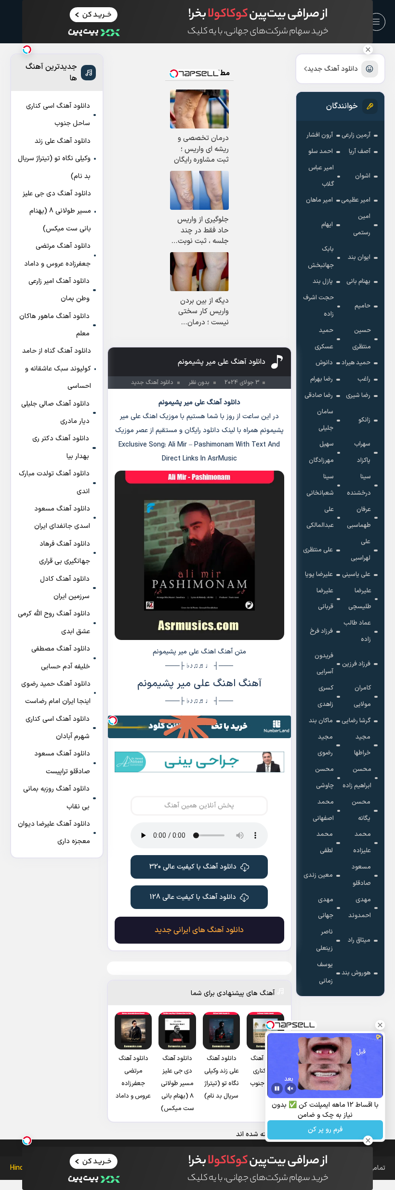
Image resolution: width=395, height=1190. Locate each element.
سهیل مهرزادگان (321, 452)
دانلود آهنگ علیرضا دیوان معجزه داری (54, 832)
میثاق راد (359, 940)
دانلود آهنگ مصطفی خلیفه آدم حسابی (60, 657)
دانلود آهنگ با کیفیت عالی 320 (193, 867)
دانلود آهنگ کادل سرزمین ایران (65, 587)
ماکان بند (321, 721)
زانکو (364, 420)
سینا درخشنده (359, 485)
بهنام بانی (358, 281)
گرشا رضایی (356, 721)
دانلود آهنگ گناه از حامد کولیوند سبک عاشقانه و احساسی (56, 368)
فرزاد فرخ (321, 631)
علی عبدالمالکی (320, 518)
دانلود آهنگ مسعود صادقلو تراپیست (62, 762)
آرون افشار (319, 135)
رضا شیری (358, 395)
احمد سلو (320, 151)
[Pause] (277, 1088)
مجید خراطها (362, 745)
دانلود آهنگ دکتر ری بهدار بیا (60, 447)
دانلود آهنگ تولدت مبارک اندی (54, 482)
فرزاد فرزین (356, 664)
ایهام (327, 225)
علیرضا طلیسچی (359, 599)
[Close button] (368, 49)
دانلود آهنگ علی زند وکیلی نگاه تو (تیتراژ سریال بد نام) (54, 158)
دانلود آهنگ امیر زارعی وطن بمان (59, 290)
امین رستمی (361, 225)
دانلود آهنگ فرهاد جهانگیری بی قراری (64, 552)
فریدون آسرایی (324, 664)
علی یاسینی (356, 574)
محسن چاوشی (324, 778)
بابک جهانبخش (321, 257)
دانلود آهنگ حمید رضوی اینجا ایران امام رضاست (56, 692)
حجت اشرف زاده (318, 306)
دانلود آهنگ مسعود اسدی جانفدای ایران (62, 517)
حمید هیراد (356, 363)
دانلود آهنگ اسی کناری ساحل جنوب (58, 114)
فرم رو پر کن (325, 1130)
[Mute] (290, 1088)
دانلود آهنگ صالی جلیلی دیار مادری (55, 412)
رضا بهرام (321, 379)
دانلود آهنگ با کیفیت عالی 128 (193, 897)
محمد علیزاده (362, 843)
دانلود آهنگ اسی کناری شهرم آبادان (58, 728)
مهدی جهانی (325, 908)
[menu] (376, 22)
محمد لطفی (324, 843)
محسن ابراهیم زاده (356, 778)
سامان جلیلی (325, 420)
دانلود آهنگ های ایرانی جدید (199, 930)
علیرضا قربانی (324, 599)
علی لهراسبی (360, 550)
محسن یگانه (361, 810)
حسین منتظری (361, 339)
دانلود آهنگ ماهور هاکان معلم (54, 325)
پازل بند (323, 281)
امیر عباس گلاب (321, 176)
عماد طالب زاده (357, 631)
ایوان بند (359, 257)
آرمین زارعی (356, 135)
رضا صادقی (318, 395)
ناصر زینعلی (324, 940)
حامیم (362, 306)
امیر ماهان (319, 200)
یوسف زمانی (325, 973)
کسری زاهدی (325, 696)
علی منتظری (318, 550)
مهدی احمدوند (359, 908)
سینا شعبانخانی (320, 485)
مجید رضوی (325, 745)
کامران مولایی (362, 696)
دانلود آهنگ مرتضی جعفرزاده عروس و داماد (57, 255)
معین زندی (318, 875)
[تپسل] (113, 720)
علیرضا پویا (319, 574)
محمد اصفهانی (323, 810)
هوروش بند (356, 973)
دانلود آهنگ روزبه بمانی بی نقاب (56, 797)
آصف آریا (359, 151)
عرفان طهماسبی (359, 518)
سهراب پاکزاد (362, 452)
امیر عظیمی (355, 200)
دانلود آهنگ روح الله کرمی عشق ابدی (54, 622)
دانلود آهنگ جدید (332, 69)
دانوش (324, 363)
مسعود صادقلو (361, 875)
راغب (363, 379)
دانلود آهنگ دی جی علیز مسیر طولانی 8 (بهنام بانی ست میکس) (57, 211)
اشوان (362, 176)
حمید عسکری (324, 339)
